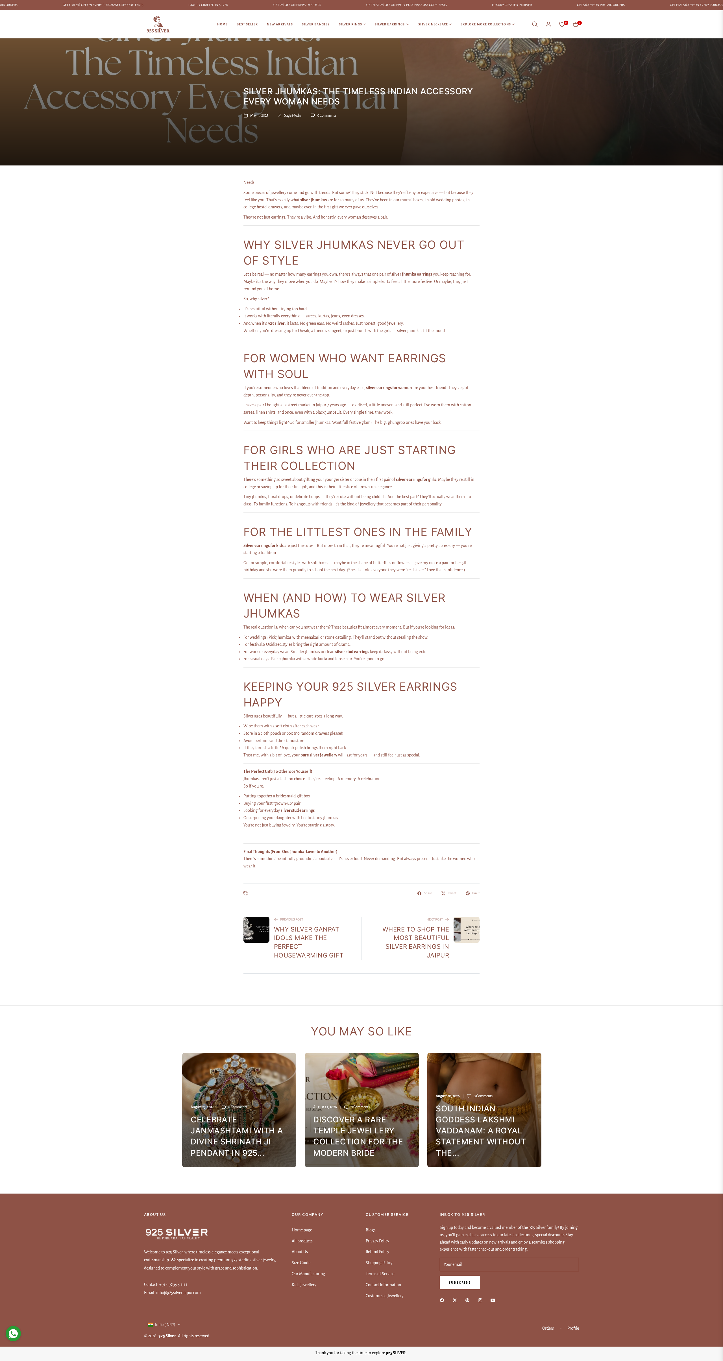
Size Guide (301, 1262)
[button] (535, 24)
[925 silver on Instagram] (481, 1300)
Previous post (291, 919)
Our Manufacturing (308, 1273)
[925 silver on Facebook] (443, 1300)
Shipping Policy (379, 1262)
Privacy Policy (377, 1241)
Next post (434, 919)
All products (302, 1241)
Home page (302, 1230)
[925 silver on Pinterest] (468, 1300)
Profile (573, 1328)
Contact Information (383, 1285)
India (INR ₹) (165, 1325)
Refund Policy (377, 1251)
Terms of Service (380, 1273)
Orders (548, 1328)
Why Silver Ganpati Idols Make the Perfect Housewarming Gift (308, 942)
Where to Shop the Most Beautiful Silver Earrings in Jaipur (415, 942)
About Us (300, 1251)
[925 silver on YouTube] (494, 1300)
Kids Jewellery (304, 1285)
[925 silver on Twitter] (456, 1300)
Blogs (371, 1230)
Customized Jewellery (385, 1296)
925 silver (167, 1336)
